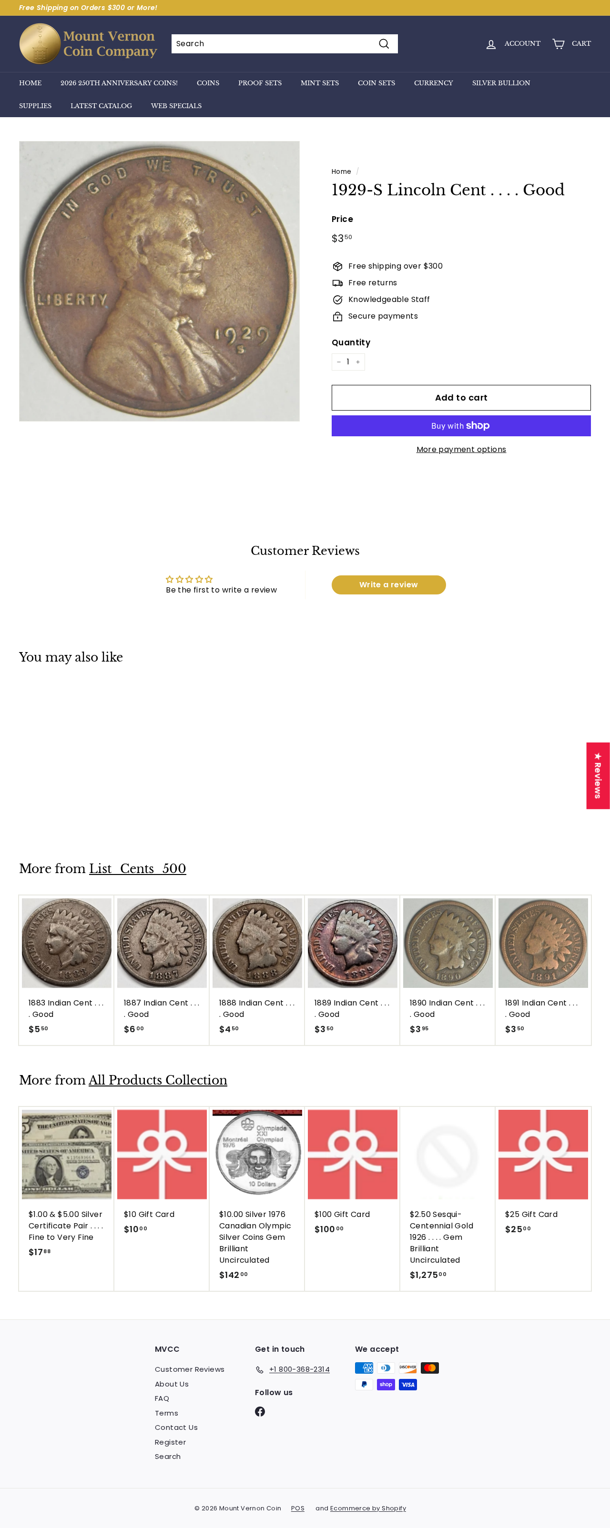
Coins (208, 83)
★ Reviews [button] (598, 776)
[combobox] (285, 43)
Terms (166, 1413)
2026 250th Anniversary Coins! (119, 83)
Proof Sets (260, 83)
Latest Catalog (101, 106)
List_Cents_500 (137, 869)
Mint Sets (320, 83)
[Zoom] (159, 281)
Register (170, 1442)
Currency (433, 83)
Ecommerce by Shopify (368, 1508)
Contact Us (176, 1427)
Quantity (351, 342)
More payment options (462, 449)
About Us (172, 1384)
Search (168, 1456)
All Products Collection (158, 1080)
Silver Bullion (501, 83)
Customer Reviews (189, 1369)
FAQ (162, 1398)
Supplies (35, 106)
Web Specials (176, 106)
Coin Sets (376, 83)
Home (30, 83)
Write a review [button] (388, 584)
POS (298, 1508)
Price (342, 219)
